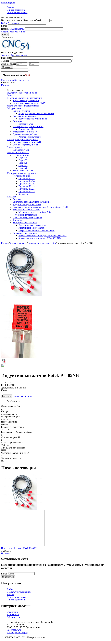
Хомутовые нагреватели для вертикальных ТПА (42, 235)
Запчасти (11, 196)
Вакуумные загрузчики (24, 116)
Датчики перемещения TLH (26, 144)
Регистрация (14, 23)
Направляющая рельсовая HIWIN (29, 103)
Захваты (11, 95)
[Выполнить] (51, 20)
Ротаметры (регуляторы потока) (28, 126)
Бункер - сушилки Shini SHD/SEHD (36, 113)
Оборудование (14, 108)
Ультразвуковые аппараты (25, 131)
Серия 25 (22, 163)
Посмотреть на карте (17, 632)
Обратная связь (14, 617)
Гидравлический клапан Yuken (22, 92)
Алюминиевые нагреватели (32, 225)
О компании (13, 612)
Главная (5, 243)
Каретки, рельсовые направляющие (24, 98)
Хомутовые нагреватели (25, 222)
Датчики (17, 199)
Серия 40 (22, 168)
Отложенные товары (17, 12)
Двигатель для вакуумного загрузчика (31, 202)
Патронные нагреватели (25, 215)
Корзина (5, 85)
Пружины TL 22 (26, 189)
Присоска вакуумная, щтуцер (27, 217)
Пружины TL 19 (26, 186)
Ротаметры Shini (26, 129)
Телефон (5, 61)
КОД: (4, 385)
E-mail (4, 26)
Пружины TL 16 (26, 183)
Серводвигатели (21, 150)
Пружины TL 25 (26, 191)
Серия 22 (22, 160)
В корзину (6, 396)
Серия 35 (22, 165)
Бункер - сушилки (21, 111)
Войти (4, 23)
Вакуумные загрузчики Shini (32, 118)
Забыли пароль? (16, 29)
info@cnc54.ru (14, 630)
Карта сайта (13, 614)
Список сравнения (16, 10)
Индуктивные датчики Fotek (27, 204)
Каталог (13, 243)
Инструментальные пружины (21, 173)
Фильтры (17, 220)
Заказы (10, 7)
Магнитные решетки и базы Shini (34, 212)
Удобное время (8, 64)
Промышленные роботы (25, 134)
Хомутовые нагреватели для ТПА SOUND (39, 238)
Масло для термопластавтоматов (23, 105)
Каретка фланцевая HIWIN (26, 100)
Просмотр (6, 553)
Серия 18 (22, 157)
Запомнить (9, 37)
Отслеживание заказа (11, 20)
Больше (23, 194)
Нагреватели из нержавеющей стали (36, 230)
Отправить (7, 67)
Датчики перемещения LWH (27, 142)
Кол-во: (5, 390)
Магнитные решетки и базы (26, 209)
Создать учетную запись (13, 31)
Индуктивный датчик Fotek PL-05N (19, 548)
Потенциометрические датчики (22, 139)
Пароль (4, 29)
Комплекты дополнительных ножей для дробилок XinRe (41, 207)
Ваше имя (6, 58)
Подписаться (8, 577)
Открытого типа (21, 155)
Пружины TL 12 (26, 178)
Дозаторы (17, 121)
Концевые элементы (23, 170)
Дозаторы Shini (25, 124)
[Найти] (29, 70)
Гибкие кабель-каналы (18, 152)
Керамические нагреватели (31, 228)
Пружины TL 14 (26, 181)
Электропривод (14, 147)
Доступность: (7, 387)
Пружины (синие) (21, 176)
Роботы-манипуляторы (29, 137)
